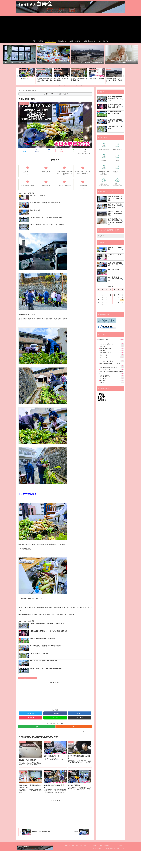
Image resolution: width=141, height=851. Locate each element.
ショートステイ (111, 355)
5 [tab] (69, 86)
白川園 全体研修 (111, 376)
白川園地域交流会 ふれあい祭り (111, 367)
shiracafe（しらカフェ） (111, 344)
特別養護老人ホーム (111, 352)
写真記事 (111, 350)
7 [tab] (74, 86)
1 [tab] (59, 86)
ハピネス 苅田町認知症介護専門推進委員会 (111, 372)
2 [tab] (62, 86)
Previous (17, 76)
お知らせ (111, 380)
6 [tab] (72, 86)
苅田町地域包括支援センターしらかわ (111, 364)
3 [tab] (64, 86)
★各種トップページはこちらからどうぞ (56, 94)
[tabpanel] (27, 76)
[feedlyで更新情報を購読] (36, 726)
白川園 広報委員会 (111, 348)
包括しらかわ (87, 846)
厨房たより (111, 346)
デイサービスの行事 (112, 361)
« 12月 (99, 309)
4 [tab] (67, 86)
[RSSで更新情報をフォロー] (73, 726)
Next (124, 76)
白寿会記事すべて (24, 677)
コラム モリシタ (111, 378)
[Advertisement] (70, 27)
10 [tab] (81, 86)
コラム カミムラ (111, 369)
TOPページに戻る (69, 846)
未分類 (111, 382)
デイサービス (34, 677)
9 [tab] (79, 86)
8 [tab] (76, 86)
